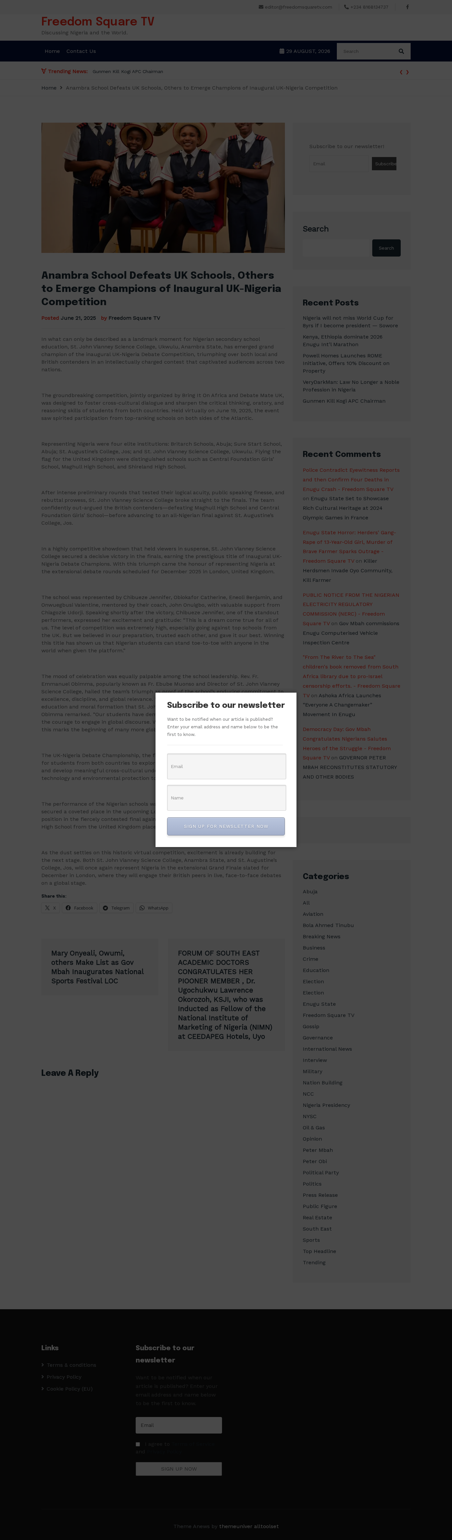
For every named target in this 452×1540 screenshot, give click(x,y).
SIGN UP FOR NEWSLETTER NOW (226, 826)
